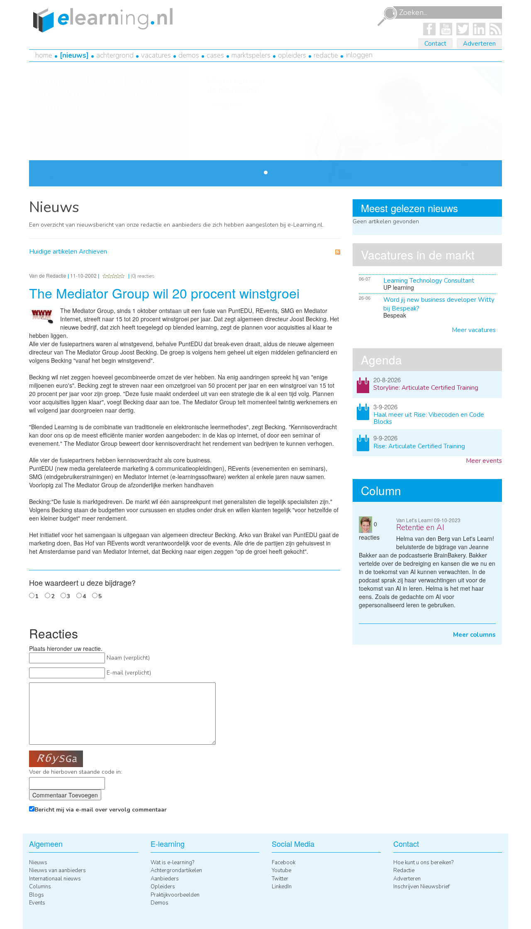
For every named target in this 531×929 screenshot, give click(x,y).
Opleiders (292, 55)
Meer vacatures (474, 330)
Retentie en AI (420, 527)
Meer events (484, 461)
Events (37, 903)
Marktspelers (250, 55)
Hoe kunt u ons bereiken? (423, 862)
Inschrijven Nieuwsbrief (421, 886)
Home (43, 55)
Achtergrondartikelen (176, 870)
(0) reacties (143, 276)
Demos (188, 55)
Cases (215, 55)
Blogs (36, 895)
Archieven (93, 251)
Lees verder (167, 157)
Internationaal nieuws (55, 879)
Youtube (281, 870)
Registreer (229, 105)
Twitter (280, 879)
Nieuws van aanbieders (57, 870)
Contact (435, 43)
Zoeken (387, 16)
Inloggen (359, 55)
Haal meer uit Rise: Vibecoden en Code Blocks (428, 418)
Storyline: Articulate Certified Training (425, 388)
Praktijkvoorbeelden (175, 895)
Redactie (326, 55)
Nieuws (74, 55)
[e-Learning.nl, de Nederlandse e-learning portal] (101, 19)
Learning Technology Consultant (428, 280)
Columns (40, 886)
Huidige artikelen (53, 251)
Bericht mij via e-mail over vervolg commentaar (100, 810)
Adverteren (479, 43)
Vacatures (156, 55)
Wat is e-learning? (172, 862)
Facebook (283, 862)
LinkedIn (282, 886)
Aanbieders (165, 879)
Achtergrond (115, 55)
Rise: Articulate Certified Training (419, 446)
